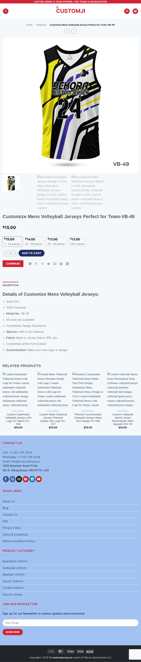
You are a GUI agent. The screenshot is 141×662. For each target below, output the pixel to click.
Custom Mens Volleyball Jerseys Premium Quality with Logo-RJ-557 (53, 419)
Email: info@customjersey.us (21, 461)
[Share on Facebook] (36, 264)
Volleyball (41, 25)
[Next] (138, 403)
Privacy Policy (12, 528)
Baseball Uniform (14, 574)
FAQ (5, 521)
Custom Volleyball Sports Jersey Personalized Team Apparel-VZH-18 (123, 419)
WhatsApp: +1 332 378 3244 (21, 457)
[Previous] (2, 403)
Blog (5, 508)
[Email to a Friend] (55, 264)
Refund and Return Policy (19, 541)
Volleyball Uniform (14, 568)
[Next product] (67, 31)
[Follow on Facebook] (6, 479)
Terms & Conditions (15, 534)
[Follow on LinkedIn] (32, 479)
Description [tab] (10, 285)
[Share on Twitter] (49, 264)
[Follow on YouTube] (39, 479)
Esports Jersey (12, 594)
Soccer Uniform (13, 581)
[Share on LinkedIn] (67, 264)
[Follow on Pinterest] (26, 479)
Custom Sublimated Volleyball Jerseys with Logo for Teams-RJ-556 (18, 419)
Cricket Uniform (13, 587)
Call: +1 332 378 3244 (17, 452)
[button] (5, 11)
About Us (9, 501)
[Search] (127, 11)
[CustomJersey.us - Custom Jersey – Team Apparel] (70, 11)
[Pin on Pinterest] (61, 264)
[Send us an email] (19, 479)
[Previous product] (74, 31)
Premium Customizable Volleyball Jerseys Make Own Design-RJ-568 (88, 417)
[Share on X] (42, 264)
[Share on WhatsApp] (30, 264)
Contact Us (10, 514)
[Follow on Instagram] (12, 479)
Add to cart (31, 253)
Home (29, 25)
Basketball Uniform (15, 561)
